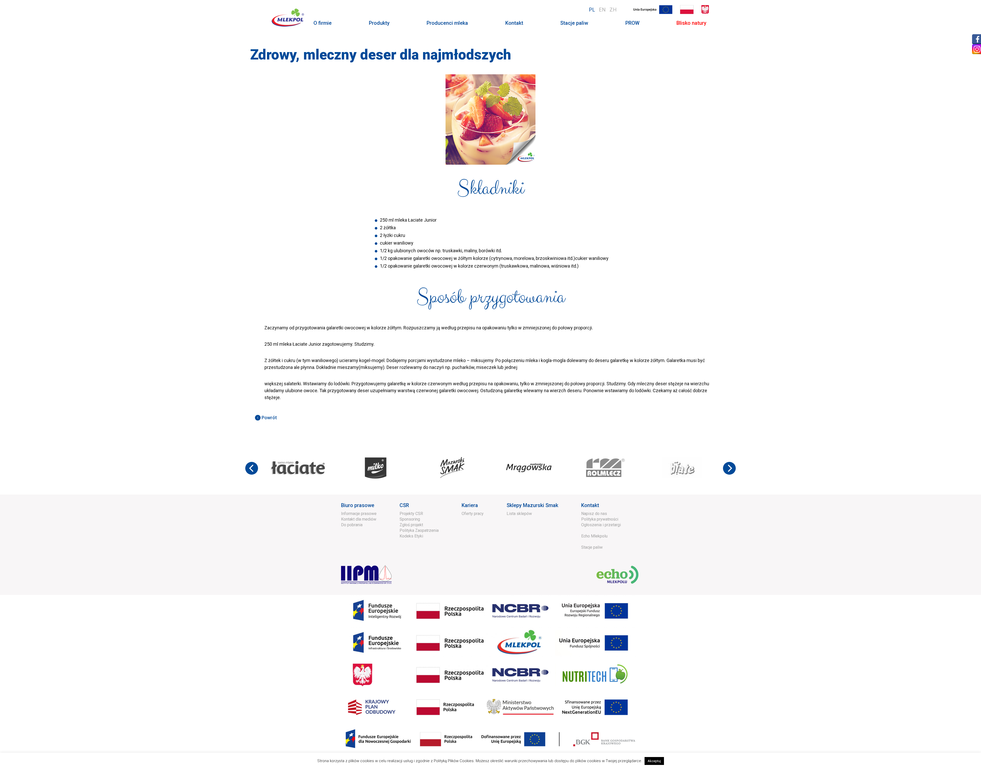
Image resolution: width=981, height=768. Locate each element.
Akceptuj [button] (654, 761)
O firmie (322, 23)
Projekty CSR (411, 513)
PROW (632, 23)
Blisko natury (691, 23)
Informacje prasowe (359, 513)
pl (592, 10)
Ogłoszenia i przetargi (601, 524)
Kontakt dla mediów (358, 519)
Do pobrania (352, 524)
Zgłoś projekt (411, 524)
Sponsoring (410, 519)
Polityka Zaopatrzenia (419, 530)
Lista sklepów (519, 513)
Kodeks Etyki (411, 536)
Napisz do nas (594, 513)
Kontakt (514, 23)
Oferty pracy (473, 513)
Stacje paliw (574, 23)
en (602, 10)
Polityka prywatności (599, 519)
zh (613, 10)
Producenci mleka (447, 23)
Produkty (379, 23)
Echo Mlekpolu (594, 536)
